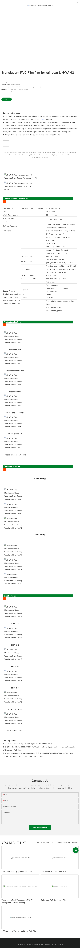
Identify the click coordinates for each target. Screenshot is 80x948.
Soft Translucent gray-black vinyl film (16, 872)
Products (75, 843)
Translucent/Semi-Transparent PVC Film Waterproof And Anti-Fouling (17, 901)
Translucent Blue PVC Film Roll (53, 872)
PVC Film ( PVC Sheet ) (62, 843)
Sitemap (60, 944)
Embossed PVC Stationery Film (53, 900)
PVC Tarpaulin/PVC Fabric (44, 843)
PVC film (43, 119)
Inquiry (6, 99)
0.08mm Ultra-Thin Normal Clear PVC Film (18, 931)
